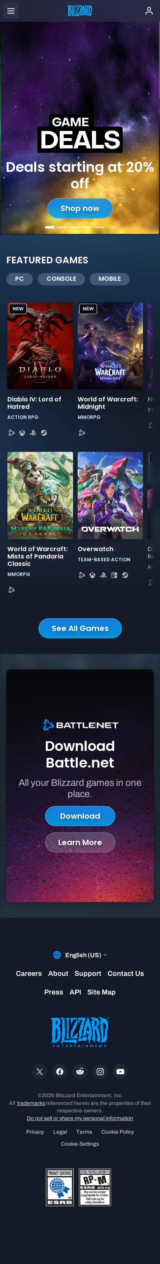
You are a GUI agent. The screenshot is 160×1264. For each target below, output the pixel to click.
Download (80, 816)
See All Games (80, 628)
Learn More (80, 842)
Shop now (80, 208)
